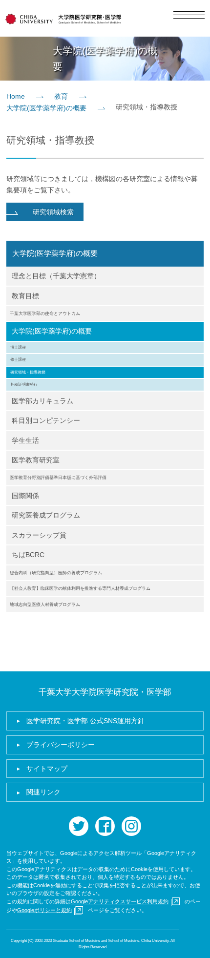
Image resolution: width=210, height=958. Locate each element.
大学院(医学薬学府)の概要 (46, 108)
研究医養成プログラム (46, 515)
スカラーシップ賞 (39, 535)
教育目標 (25, 296)
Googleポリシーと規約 (44, 910)
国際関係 (25, 496)
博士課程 (18, 347)
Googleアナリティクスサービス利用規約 (119, 901)
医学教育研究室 (36, 460)
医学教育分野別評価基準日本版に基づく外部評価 (58, 477)
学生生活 (25, 440)
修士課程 (18, 359)
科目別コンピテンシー (46, 420)
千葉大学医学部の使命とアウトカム (45, 313)
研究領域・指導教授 (27, 372)
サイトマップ (46, 768)
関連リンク (43, 792)
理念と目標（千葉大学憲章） (56, 276)
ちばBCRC (28, 555)
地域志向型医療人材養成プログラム (45, 604)
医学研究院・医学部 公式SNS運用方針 (85, 721)
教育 (61, 96)
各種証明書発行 (24, 384)
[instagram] (131, 826)
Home (15, 96)
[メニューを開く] (189, 14)
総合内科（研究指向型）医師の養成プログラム (56, 572)
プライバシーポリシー (60, 745)
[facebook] (105, 826)
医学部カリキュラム (42, 401)
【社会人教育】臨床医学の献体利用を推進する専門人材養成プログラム (80, 588)
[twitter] (78, 826)
